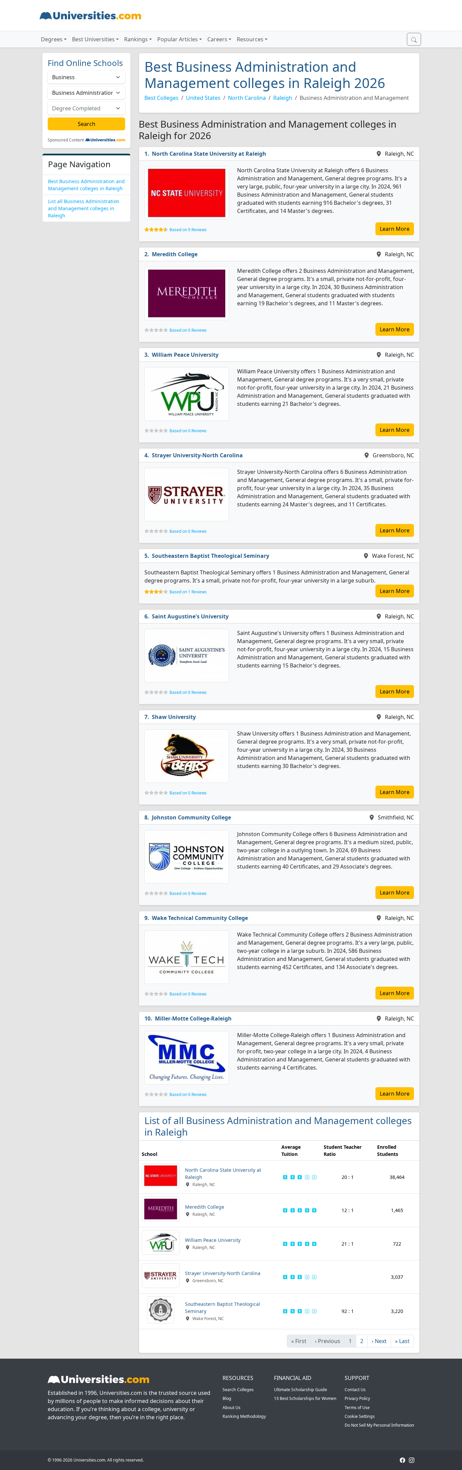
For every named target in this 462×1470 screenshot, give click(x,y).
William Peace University (185, 354)
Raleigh (282, 98)
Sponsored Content (66, 140)
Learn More (395, 229)
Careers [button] (217, 39)
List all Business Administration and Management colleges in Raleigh (83, 208)
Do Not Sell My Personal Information (379, 1425)
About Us (231, 1407)
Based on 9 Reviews (188, 230)
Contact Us (355, 1389)
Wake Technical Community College (200, 918)
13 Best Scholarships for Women (305, 1398)
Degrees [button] (52, 39)
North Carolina (247, 98)
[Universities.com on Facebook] (402, 1460)
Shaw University (174, 717)
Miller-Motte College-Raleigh (193, 1018)
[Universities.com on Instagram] (411, 1460)
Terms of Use (357, 1407)
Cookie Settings (360, 1416)
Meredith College (175, 254)
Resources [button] (250, 39)
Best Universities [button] (93, 39)
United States (203, 98)
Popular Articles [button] (177, 39)
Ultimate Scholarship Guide (300, 1389)
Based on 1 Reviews (188, 592)
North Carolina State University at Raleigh (209, 153)
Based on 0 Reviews (188, 330)
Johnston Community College (191, 817)
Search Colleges (238, 1389)
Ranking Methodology (244, 1416)
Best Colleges (161, 98)
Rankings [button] (136, 39)
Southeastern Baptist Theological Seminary (210, 556)
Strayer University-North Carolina (197, 455)
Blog (227, 1398)
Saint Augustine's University (190, 616)
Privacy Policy (357, 1398)
